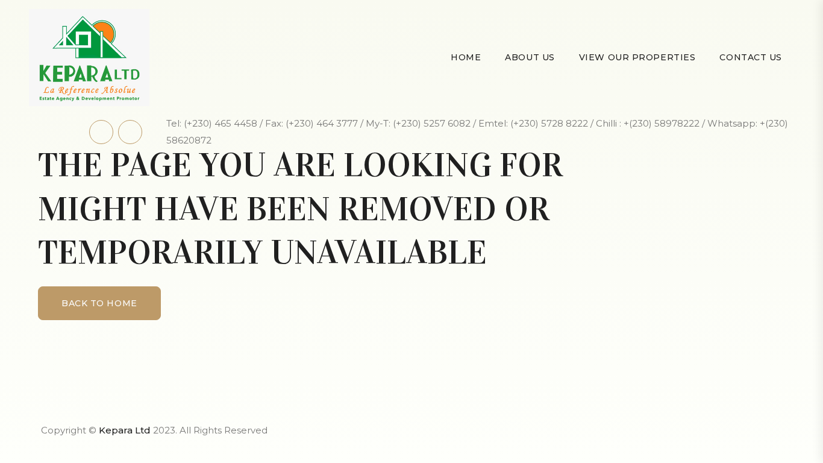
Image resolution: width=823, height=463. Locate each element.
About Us (529, 57)
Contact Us (750, 57)
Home (466, 57)
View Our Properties (637, 57)
